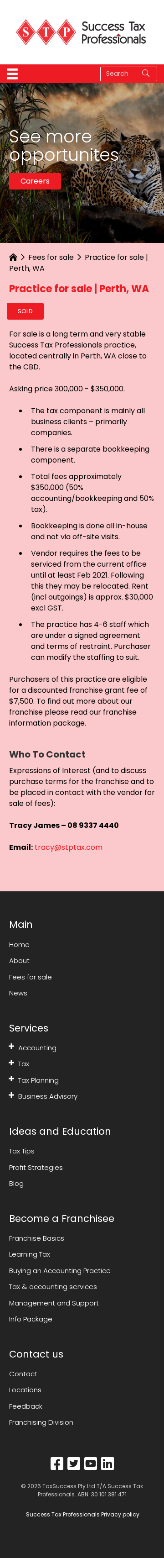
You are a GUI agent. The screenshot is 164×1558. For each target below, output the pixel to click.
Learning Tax (29, 1254)
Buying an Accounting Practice (60, 1270)
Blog (16, 1183)
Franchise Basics (36, 1238)
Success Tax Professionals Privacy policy (82, 1514)
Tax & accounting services (53, 1286)
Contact (23, 1374)
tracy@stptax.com (68, 847)
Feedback (25, 1406)
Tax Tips (22, 1151)
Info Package (30, 1319)
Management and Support (54, 1303)
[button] (11, 1046)
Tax (23, 1063)
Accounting (37, 1048)
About (19, 960)
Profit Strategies (36, 1167)
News (18, 993)
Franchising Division (41, 1422)
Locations (25, 1390)
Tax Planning (38, 1080)
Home (19, 944)
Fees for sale (51, 257)
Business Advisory (47, 1096)
